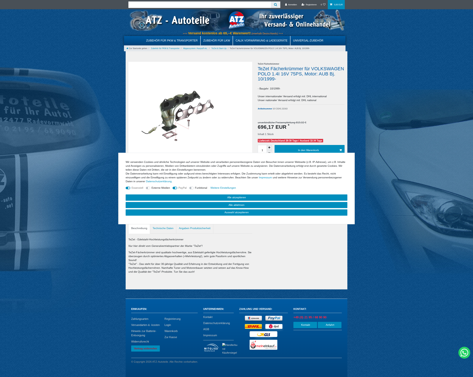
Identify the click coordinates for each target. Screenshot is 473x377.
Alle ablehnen (236, 204)
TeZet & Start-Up (219, 48)
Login (167, 324)
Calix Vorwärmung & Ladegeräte (261, 40)
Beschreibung (139, 228)
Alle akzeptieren (236, 197)
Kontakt (207, 317)
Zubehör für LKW (216, 40)
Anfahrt (329, 324)
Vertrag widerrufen (145, 348)
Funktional (201, 187)
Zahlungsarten (139, 318)
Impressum (210, 335)
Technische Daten (163, 228)
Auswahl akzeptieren (236, 212)
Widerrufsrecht (140, 341)
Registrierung (172, 318)
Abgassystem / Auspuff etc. (195, 48)
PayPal (182, 187)
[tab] (139, 228)
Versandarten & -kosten (145, 324)
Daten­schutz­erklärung (159, 181)
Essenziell (137, 187)
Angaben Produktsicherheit (194, 228)
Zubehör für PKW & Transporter (172, 40)
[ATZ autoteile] (236, 19)
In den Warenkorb (308, 150)
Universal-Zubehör (308, 40)
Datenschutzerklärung (216, 323)
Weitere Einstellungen (223, 187)
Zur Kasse (170, 337)
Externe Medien (161, 187)
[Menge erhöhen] (269, 147)
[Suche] (275, 4)
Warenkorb (171, 331)
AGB (206, 329)
